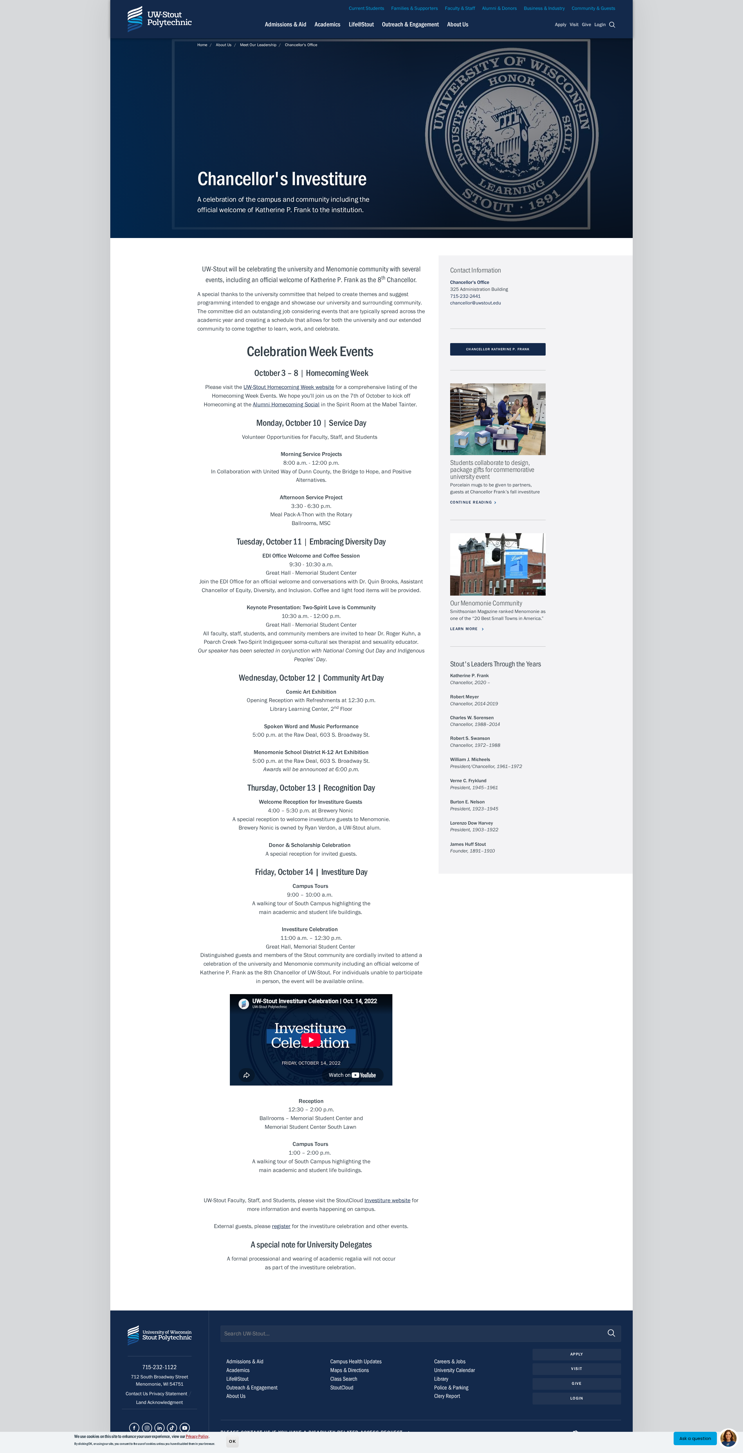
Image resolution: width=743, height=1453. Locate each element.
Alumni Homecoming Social (286, 404)
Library (441, 1379)
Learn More (464, 629)
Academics (327, 24)
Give (586, 25)
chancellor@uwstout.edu (475, 303)
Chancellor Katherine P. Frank (497, 349)
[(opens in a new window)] (134, 1428)
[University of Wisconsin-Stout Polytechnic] (160, 1340)
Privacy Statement (168, 1394)
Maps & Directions (349, 1370)
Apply (561, 25)
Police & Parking (451, 1387)
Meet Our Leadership (258, 45)
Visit (574, 25)
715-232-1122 (159, 1367)
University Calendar (454, 1370)
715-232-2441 (465, 296)
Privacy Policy (197, 1436)
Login (600, 25)
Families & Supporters (414, 8)
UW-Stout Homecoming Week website (289, 387)
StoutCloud (342, 1387)
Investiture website (387, 1200)
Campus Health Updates (356, 1361)
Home (202, 45)
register (281, 1226)
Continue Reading (471, 502)
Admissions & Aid (285, 24)
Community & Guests (593, 8)
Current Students (366, 8)
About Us (457, 24)
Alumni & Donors (499, 8)
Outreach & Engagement (410, 24)
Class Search (343, 1379)
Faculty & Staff (460, 8)
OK (232, 1441)
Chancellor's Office (301, 45)
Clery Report (447, 1396)
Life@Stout (361, 24)
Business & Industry (544, 8)
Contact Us (137, 1394)
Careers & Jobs (450, 1361)
